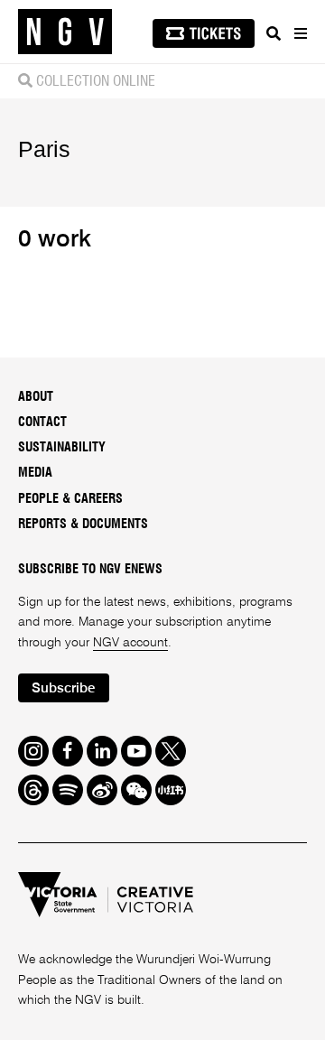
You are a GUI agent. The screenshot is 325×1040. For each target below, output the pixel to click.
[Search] (273, 33)
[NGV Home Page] (65, 32)
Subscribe (63, 688)
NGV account (130, 642)
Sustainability (62, 447)
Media (35, 473)
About (35, 397)
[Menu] (299, 33)
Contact (42, 422)
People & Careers (70, 499)
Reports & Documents (83, 524)
